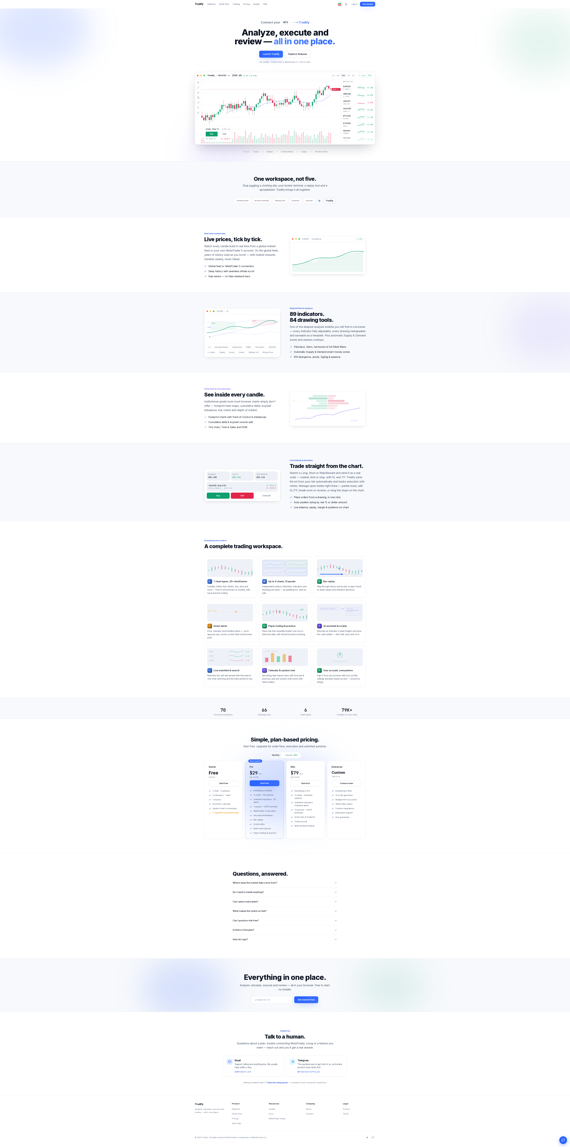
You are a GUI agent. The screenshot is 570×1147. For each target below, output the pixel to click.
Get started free (306, 999)
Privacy (346, 1109)
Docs (271, 1114)
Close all (266, 493)
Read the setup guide (277, 1082)
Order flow (224, 4)
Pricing (246, 4)
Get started (367, 4)
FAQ (265, 4)
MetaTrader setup (277, 1118)
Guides (256, 4)
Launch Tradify (271, 54)
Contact (309, 1114)
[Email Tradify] (372, 1137)
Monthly (275, 755)
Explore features (297, 54)
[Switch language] (340, 4)
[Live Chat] (563, 1140)
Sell (242, 493)
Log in (354, 4)
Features (212, 4)
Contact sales (346, 783)
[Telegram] (367, 1137)
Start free (223, 783)
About (308, 1109)
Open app (236, 1123)
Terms (346, 1114)
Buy (218, 493)
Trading (236, 4)
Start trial (264, 783)
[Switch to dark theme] (346, 4)
